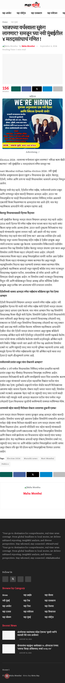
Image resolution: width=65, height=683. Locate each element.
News (5, 595)
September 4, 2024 (48, 46)
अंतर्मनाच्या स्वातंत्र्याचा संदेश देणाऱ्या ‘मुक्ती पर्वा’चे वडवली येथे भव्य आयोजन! (37, 633)
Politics (5, 464)
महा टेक (27, 601)
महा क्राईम (28, 595)
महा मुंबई (14, 22)
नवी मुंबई (6, 601)
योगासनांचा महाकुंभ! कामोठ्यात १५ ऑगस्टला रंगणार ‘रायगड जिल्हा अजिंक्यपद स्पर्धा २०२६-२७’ (37, 647)
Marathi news (31, 458)
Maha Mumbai (28, 46)
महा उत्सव (6, 612)
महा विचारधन (50, 612)
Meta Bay (35, 675)
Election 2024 (13, 458)
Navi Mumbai (47, 458)
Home (5, 22)
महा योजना (49, 595)
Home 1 (5, 670)
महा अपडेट (6, 13)
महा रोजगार (49, 606)
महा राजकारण (36, 13)
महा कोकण (6, 617)
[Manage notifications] (6, 676)
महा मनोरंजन (52, 13)
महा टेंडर (27, 606)
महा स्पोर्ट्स (21, 13)
